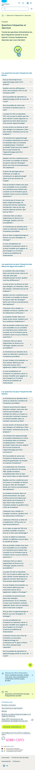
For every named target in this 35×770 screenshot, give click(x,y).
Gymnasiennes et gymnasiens (12, 708)
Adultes (4, 711)
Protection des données (20, 757)
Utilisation (16, 761)
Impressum (6, 757)
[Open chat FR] (30, 665)
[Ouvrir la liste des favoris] (19, 3)
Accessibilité (6, 761)
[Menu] (31, 9)
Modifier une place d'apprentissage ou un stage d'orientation (16, 715)
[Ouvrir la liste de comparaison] (23, 3)
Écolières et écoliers (9, 705)
